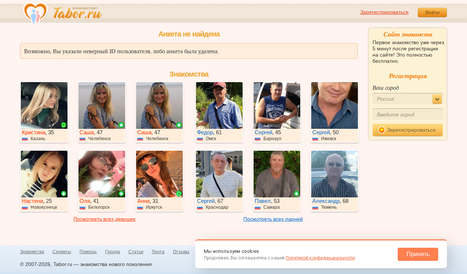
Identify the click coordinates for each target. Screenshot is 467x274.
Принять (417, 254)
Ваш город (386, 87)
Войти (432, 12)
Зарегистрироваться (384, 12)
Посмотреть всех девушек (104, 219)
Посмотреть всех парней (273, 219)
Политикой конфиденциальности (320, 258)
